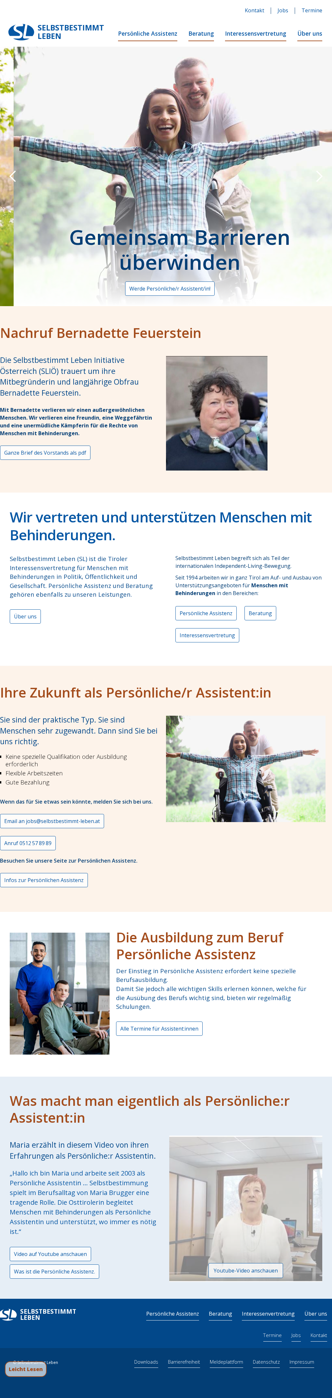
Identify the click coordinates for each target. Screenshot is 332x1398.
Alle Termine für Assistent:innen (159, 1028)
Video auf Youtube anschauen (50, 1254)
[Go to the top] (319, 1369)
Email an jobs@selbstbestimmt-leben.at (52, 821)
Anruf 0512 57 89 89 (28, 843)
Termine (312, 10)
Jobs (283, 10)
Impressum (302, 1362)
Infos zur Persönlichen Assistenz (44, 880)
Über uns (309, 33)
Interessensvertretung (255, 33)
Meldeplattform (226, 1362)
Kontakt (254, 10)
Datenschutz (266, 1362)
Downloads (146, 1362)
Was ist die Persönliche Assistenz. (54, 1271)
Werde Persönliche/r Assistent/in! (156, 288)
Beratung (201, 33)
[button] (13, 176)
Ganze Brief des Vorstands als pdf (45, 452)
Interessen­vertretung (268, 1313)
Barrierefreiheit (184, 1362)
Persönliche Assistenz (147, 33)
